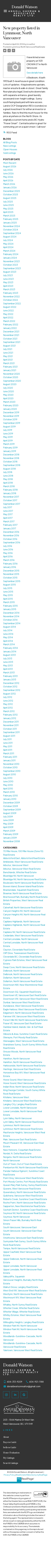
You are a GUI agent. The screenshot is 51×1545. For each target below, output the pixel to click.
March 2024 (9, 250)
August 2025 (9, 198)
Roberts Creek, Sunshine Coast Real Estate (25, 1199)
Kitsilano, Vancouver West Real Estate (22, 1100)
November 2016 (11, 535)
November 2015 (11, 574)
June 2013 (8, 661)
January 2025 (10, 222)
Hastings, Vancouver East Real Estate (22, 1069)
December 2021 (11, 331)
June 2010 (8, 781)
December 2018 (11, 454)
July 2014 (7, 630)
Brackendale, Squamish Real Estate (21, 889)
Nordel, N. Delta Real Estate (17, 1153)
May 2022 (8, 314)
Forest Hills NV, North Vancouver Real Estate (25, 1019)
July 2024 (8, 240)
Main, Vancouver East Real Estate (20, 1139)
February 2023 (10, 292)
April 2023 (8, 285)
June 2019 (8, 433)
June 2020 (8, 391)
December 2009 (11, 802)
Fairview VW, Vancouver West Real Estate (24, 1016)
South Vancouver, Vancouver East (20, 1227)
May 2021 (8, 356)
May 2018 (8, 479)
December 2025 (11, 191)
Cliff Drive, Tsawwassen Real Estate (21, 953)
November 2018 (11, 458)
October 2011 (10, 728)
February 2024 (10, 254)
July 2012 (7, 697)
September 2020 (12, 380)
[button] (6, 1394)
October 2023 (10, 264)
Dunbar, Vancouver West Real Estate (21, 1002)
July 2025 (8, 201)
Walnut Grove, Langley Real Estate (20, 1287)
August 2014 (9, 626)
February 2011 (10, 756)
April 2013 (8, 668)
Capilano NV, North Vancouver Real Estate (24, 932)
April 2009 (8, 827)
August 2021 (9, 345)
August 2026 (9, 166)
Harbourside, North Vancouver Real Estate (24, 1065)
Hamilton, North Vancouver (16, 1058)
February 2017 (10, 524)
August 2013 (9, 654)
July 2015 (7, 588)
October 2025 (10, 194)
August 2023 (9, 271)
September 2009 (12, 809)
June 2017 (8, 510)
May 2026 (8, 176)
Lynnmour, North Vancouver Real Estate (28, 47)
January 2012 (9, 718)
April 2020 (8, 398)
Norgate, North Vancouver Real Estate (22, 1157)
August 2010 (9, 774)
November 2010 (11, 763)
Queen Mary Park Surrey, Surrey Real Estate (25, 1185)
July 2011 (7, 739)
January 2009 (10, 837)
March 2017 (9, 521)
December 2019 (11, 412)
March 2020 (9, 401)
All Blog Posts (10, 142)
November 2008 (11, 841)
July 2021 (7, 349)
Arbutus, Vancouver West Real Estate (22, 868)
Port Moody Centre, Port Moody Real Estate (25, 1181)
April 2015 (8, 598)
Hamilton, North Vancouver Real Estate (22, 1062)
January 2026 (10, 187)
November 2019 (11, 415)
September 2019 (11, 422)
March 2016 (9, 560)
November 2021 (11, 335)
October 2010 (10, 767)
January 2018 (9, 493)
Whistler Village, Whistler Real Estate (21, 1311)
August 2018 (9, 468)
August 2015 (9, 584)
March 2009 (9, 830)
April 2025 (8, 212)
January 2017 (9, 528)
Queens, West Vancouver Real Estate (22, 1188)
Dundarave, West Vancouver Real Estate (23, 1005)
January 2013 (9, 679)
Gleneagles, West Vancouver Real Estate (23, 1040)
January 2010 (9, 798)
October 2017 (10, 500)
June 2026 (8, 173)
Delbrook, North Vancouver (16, 970)
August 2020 (9, 384)
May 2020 (8, 394)
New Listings (9, 145)
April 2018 (8, 482)
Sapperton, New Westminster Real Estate (24, 1206)
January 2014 (9, 651)
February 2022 (10, 324)
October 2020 (10, 377)
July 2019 (7, 429)
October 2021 (10, 338)
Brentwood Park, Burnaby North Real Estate (25, 896)
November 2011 (11, 725)
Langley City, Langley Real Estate (20, 1104)
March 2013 (9, 672)
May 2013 (8, 665)
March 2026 (9, 184)
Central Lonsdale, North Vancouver (20, 939)
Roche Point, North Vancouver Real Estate (24, 1202)
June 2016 (8, 549)
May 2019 (8, 436)
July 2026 (8, 169)
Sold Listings (9, 152)
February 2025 (10, 219)
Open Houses (10, 149)
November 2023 (11, 261)
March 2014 (9, 644)
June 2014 (8, 633)
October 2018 (10, 461)
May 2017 (8, 514)
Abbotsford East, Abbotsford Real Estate (24, 858)
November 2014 (11, 616)
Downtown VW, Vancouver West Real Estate (25, 998)
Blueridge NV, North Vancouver (18, 875)
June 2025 (8, 205)
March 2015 (9, 602)
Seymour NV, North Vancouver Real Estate (24, 1213)
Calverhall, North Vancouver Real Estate (23, 907)
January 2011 (9, 760)
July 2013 (7, 658)
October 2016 (10, 539)
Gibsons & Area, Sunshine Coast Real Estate (25, 1033)
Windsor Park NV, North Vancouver (20, 1325)
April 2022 (8, 317)
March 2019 (9, 443)
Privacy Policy (9, 1475)
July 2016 (7, 546)
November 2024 (11, 226)
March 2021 (9, 363)
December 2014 (11, 612)
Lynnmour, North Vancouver (17, 1125)
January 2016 (9, 567)
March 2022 (9, 321)
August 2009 (9, 813)
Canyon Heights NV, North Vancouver (22, 910)
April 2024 (8, 247)
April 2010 (8, 788)
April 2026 (8, 180)
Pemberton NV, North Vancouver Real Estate (25, 1167)
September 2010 (11, 770)
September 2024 (12, 233)
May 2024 (8, 243)
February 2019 (10, 447)
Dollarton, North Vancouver (16, 977)
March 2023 (9, 289)
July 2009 (8, 816)
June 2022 (8, 310)
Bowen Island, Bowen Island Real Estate (23, 886)
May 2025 (8, 208)
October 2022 (10, 299)
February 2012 (10, 714)
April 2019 (8, 440)
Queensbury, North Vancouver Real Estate (24, 1192)
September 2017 (11, 503)
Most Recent (9, 162)
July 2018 (7, 472)
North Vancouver (11, 1160)
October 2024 (10, 229)
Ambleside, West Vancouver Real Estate (23, 861)
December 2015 (11, 570)
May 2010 (8, 784)
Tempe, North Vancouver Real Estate (21, 1248)
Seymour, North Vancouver (16, 1216)
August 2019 (9, 426)
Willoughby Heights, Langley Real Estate (23, 1322)
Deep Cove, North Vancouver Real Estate (24, 967)
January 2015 (9, 609)
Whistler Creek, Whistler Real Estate (21, 1308)
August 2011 (9, 735)
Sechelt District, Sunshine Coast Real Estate (25, 1209)
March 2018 (9, 486)
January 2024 (10, 257)
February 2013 (10, 676)
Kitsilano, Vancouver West (16, 1097)
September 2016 (11, 542)
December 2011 (11, 721)
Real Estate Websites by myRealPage (31, 1475)
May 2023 (8, 282)
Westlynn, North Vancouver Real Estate (23, 1294)
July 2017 (7, 507)
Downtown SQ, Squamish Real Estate (22, 991)
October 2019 (10, 419)
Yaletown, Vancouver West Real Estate (22, 1350)
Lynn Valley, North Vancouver (17, 1118)
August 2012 (9, 693)
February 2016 (10, 563)
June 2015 (8, 591)
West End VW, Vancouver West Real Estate (25, 1290)
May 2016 (8, 553)
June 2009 (8, 820)
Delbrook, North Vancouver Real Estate (22, 974)
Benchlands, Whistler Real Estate (20, 872)
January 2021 (9, 370)
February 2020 (10, 405)
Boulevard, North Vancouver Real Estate (23, 882)
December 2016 (11, 531)
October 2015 (10, 577)
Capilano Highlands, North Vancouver (21, 921)
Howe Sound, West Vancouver (18, 1079)
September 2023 (12, 268)
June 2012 (8, 700)
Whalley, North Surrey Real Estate (20, 1304)
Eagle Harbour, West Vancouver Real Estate (25, 1009)
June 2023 (8, 278)
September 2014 (11, 623)
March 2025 (9, 215)
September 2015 (11, 581)
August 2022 (9, 306)
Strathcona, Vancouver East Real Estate (23, 1237)
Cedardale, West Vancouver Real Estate (23, 935)
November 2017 (11, 496)
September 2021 (11, 342)
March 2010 (9, 791)
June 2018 (8, 475)
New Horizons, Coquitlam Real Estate (22, 1149)
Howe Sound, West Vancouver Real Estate (24, 1083)
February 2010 (10, 795)
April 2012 (8, 707)
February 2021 (10, 366)
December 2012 (11, 683)
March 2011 (8, 753)
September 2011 (11, 732)
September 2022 (12, 303)
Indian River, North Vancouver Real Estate (23, 1086)
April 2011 (7, 749)
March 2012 (9, 711)
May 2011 (7, 746)
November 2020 (11, 373)
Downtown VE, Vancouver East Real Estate (24, 995)
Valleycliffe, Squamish (14, 1276)
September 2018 (11, 465)
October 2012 (10, 686)
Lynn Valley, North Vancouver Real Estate (23, 1121)
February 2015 (10, 605)
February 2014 (10, 647)
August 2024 (9, 236)
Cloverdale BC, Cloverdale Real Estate (22, 956)
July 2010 (7, 777)
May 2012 (8, 704)
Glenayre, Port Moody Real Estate (20, 1037)
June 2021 (8, 352)
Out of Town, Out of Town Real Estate (22, 1164)
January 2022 (10, 328)
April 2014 (8, 640)
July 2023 (8, 275)
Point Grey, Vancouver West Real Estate (23, 1178)
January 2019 (9, 451)
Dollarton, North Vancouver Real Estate (22, 981)
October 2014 (10, 619)
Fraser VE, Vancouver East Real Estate (22, 1023)
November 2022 (11, 296)
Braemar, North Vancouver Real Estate (22, 893)
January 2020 (10, 408)
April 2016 (8, 556)
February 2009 (10, 834)
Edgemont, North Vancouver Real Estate (23, 1012)
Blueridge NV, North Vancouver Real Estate (24, 879)
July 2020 (8, 387)
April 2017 (8, 517)
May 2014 (8, 637)
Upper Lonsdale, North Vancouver (20, 1265)
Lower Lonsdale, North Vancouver (20, 1107)
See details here (35, 72)
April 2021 (8, 359)
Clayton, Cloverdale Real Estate (19, 949)
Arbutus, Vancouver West (15, 865)
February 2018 (10, 489)
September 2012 (11, 690)
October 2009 (10, 806)
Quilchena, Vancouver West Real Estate (23, 1195)
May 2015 (8, 595)
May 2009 (8, 823)
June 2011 (8, 742)
